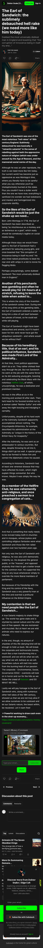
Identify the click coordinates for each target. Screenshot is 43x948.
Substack (9, 943)
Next (35, 787)
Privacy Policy (29, 927)
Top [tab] (4, 833)
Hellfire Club (17, 382)
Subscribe (29, 3)
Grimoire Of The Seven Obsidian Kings (13, 841)
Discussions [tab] (20, 833)
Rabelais (25, 679)
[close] (36, 869)
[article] (21, 847)
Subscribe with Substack (23, 917)
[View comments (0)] (10, 58)
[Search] (38, 833)
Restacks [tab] (17, 804)
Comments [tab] (7, 804)
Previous (9, 787)
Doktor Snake (13, 50)
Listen (37, 51)
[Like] (4, 58)
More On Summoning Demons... (12, 861)
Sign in (38, 3)
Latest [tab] (10, 833)
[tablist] (12, 803)
